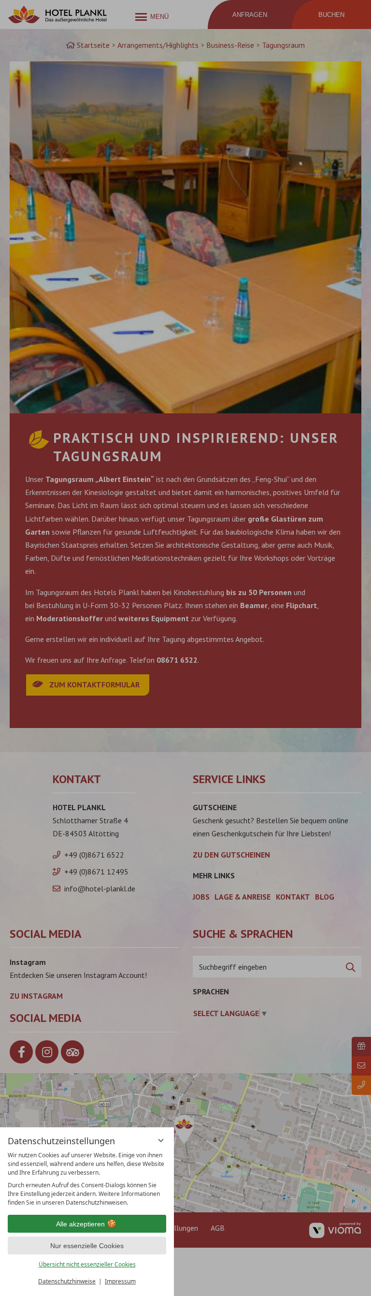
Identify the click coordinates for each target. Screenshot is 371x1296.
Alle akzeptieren (80, 1224)
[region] (87, 1179)
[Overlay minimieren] (161, 1140)
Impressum (120, 1281)
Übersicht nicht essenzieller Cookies (87, 1264)
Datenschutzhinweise (67, 1281)
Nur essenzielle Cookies (87, 1246)
